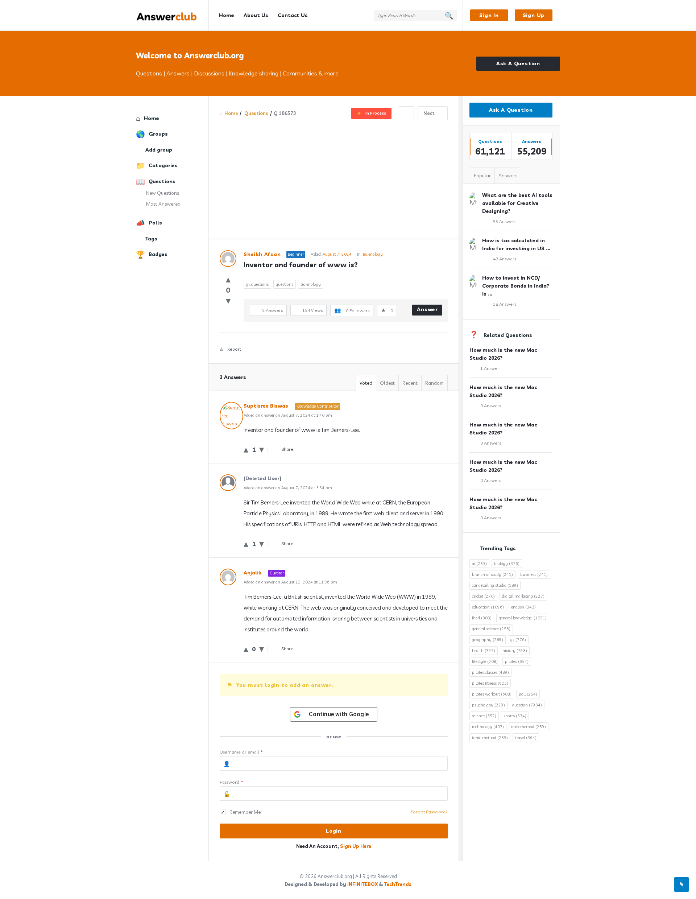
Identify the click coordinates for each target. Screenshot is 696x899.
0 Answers (490, 405)
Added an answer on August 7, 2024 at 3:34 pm (288, 487)
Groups (158, 134)
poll (528, 694)
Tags (151, 238)
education (488, 607)
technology (311, 284)
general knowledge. (523, 617)
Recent (410, 383)
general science (491, 628)
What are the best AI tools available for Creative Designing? (517, 203)
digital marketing (523, 596)
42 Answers (504, 258)
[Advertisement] (334, 174)
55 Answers (504, 221)
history (514, 650)
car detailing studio (495, 585)
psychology (488, 705)
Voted (366, 383)
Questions (162, 181)
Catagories (163, 165)
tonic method (490, 737)
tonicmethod (528, 726)
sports (515, 715)
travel (525, 737)
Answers (507, 175)
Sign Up (534, 15)
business (534, 574)
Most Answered (163, 204)
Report (234, 349)
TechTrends (397, 884)
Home (226, 15)
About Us (256, 15)
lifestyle (485, 661)
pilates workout (491, 694)
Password (231, 782)
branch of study (492, 574)
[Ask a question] (681, 884)
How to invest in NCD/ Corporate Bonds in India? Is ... (515, 286)
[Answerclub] (172, 15)
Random (434, 383)
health (483, 650)
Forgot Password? (429, 812)
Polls (155, 222)
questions (284, 284)
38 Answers (504, 304)
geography (487, 639)
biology (506, 563)
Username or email (241, 752)
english (523, 607)
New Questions (162, 193)
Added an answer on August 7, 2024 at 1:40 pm (288, 415)
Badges (158, 254)
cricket (483, 596)
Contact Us (293, 15)
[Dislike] (228, 300)
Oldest (387, 383)
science (484, 715)
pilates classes (490, 672)
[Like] (228, 279)
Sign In (489, 15)
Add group (158, 150)
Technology (372, 254)
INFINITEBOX (362, 884)
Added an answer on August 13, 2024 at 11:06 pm (290, 582)
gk (518, 639)
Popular (482, 175)
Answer (427, 309)
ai (479, 563)
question (527, 705)
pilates (517, 661)
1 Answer (489, 368)
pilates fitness (490, 683)
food (482, 617)
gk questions (257, 284)
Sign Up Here (355, 846)
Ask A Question (518, 63)
